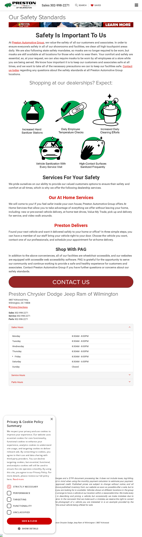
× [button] (51, 419)
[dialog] (29, 474)
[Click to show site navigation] (136, 5)
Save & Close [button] (29, 521)
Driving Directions (19, 307)
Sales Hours (17, 327)
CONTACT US (71, 282)
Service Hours (18, 375)
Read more (18, 479)
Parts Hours (17, 382)
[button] (29, 528)
